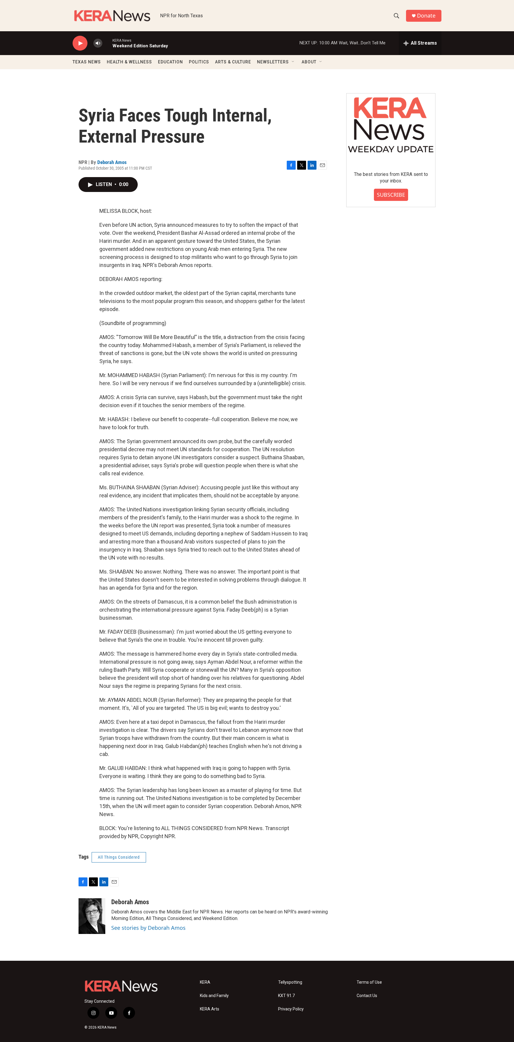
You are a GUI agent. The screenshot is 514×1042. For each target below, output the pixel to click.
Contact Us (367, 995)
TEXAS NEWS (87, 62)
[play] (80, 43)
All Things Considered (119, 857)
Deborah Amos (112, 162)
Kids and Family (214, 995)
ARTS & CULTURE (233, 62)
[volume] (98, 43)
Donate (426, 16)
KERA (205, 982)
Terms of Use (369, 982)
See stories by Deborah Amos (148, 927)
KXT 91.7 (286, 995)
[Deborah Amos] (92, 916)
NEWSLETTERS (273, 62)
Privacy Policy (291, 1009)
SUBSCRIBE (391, 194)
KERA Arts (209, 1009)
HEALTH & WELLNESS (129, 62)
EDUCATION (170, 62)
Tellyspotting (290, 982)
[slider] (107, 43)
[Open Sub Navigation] (293, 62)
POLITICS (199, 62)
